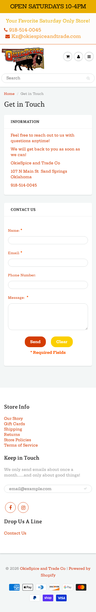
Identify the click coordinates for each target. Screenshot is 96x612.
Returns (12, 434)
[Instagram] (23, 507)
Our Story (13, 418)
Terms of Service (21, 445)
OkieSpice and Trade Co (43, 568)
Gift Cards (14, 423)
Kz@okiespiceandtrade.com (46, 36)
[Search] (88, 78)
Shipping (13, 429)
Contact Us (15, 533)
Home (9, 94)
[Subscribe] (85, 488)
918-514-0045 (25, 30)
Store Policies (17, 439)
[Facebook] (10, 507)
